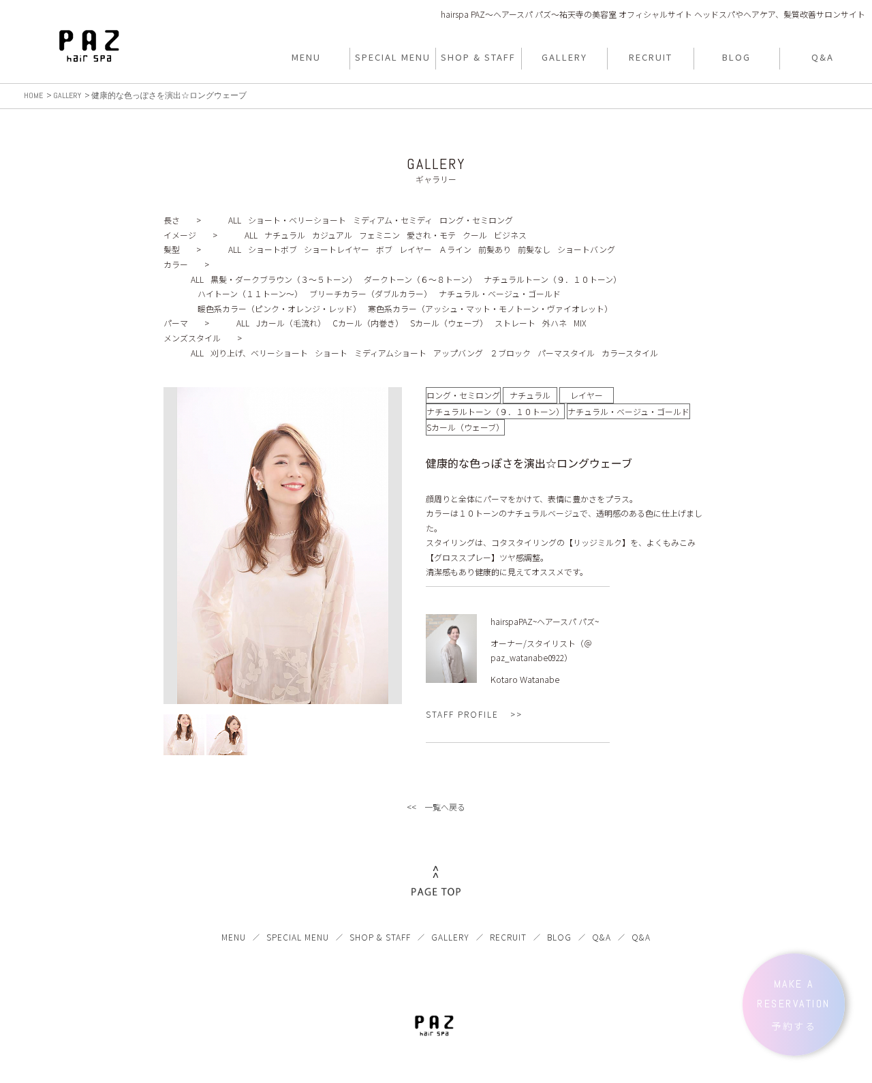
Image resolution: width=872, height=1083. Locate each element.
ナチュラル (284, 235)
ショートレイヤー (336, 249)
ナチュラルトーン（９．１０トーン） (552, 279)
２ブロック (510, 353)
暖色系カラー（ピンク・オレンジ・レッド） (279, 308)
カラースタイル (630, 353)
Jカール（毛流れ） (291, 323)
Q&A (601, 937)
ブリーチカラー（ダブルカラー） (370, 293)
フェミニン (379, 235)
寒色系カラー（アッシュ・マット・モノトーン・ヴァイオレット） (490, 308)
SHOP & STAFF (380, 937)
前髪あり (494, 249)
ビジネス (510, 235)
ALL (234, 220)
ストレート (515, 323)
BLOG (559, 937)
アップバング (458, 353)
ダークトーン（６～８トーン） (420, 279)
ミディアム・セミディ (393, 220)
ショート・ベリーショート (297, 220)
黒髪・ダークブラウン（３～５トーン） (284, 279)
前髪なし (534, 249)
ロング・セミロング (476, 220)
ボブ (384, 249)
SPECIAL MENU (297, 937)
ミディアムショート (390, 353)
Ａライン (455, 249)
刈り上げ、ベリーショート (259, 353)
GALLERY (450, 937)
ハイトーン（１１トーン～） (250, 293)
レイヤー (415, 249)
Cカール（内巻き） (367, 323)
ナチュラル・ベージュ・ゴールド (500, 293)
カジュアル (332, 235)
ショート (331, 353)
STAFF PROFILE (462, 714)
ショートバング (586, 249)
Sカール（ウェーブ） (449, 323)
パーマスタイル (566, 353)
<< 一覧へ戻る (436, 806)
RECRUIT (508, 937)
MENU (233, 937)
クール (475, 235)
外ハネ (554, 323)
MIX (580, 323)
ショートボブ (272, 249)
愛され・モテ (431, 235)
